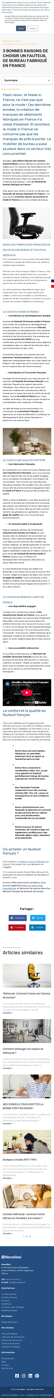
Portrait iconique (9, 1297)
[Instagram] (23, 1376)
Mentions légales (10, 1395)
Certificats (6, 1304)
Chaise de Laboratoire (11, 1340)
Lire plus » (7, 1013)
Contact (5, 1365)
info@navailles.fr (17, 1282)
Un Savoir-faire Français (12, 1307)
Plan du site (7, 1368)
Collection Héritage (10, 1347)
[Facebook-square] (17, 1376)
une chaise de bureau (27, 470)
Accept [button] (21, 28)
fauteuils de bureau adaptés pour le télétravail (25, 176)
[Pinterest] (37, 1376)
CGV (22, 1395)
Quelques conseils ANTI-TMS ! (20, 1159)
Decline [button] (33, 28)
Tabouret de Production (13, 1337)
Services (5, 1301)
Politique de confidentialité (39, 1395)
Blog (3, 1362)
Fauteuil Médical (9, 1334)
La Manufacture (9, 1294)
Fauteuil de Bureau (10, 1343)
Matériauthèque (9, 1310)
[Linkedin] (30, 1376)
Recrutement (7, 1358)
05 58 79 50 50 (13, 1279)
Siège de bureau (9, 1322)
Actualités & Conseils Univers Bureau (20, 44)
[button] (49, 80)
